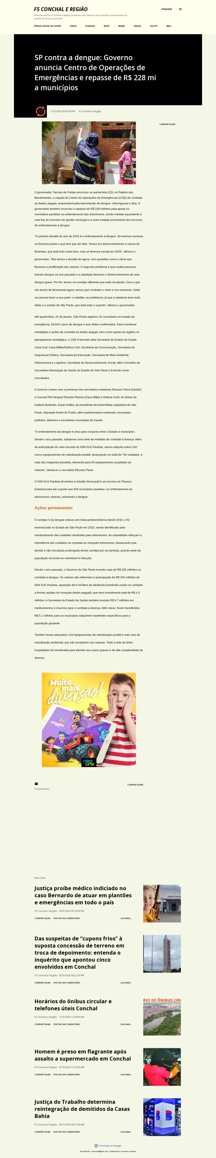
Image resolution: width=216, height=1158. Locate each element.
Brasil (106, 25)
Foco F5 (153, 25)
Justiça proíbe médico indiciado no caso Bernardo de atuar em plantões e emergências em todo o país (83, 895)
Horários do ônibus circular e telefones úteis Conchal (73, 1005)
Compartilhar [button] (167, 124)
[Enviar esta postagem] (36, 784)
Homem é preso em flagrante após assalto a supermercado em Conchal (83, 1055)
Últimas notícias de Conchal (47, 25)
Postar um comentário (66, 918)
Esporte (137, 25)
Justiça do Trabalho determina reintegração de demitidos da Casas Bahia (82, 1109)
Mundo (121, 25)
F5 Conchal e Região (61, 9)
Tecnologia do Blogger (110, 1145)
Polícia (73, 25)
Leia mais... (126, 918)
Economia (90, 25)
